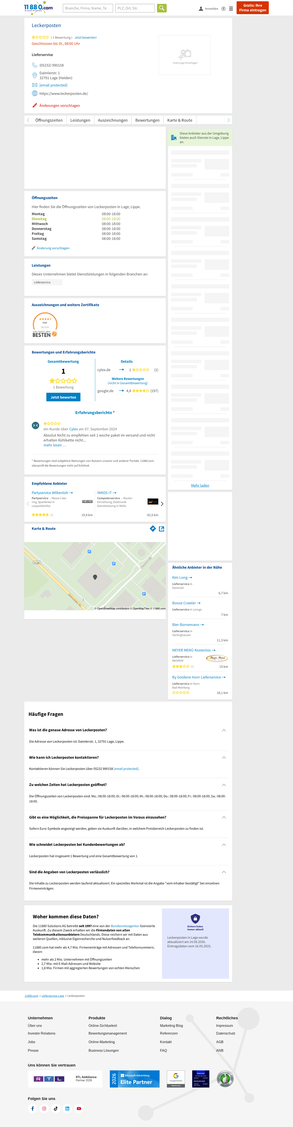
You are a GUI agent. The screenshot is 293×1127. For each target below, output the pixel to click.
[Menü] (233, 8)
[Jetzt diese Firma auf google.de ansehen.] (121, 390)
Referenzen (169, 1033)
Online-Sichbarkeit (103, 1025)
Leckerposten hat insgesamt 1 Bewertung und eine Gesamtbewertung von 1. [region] (83, 856)
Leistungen (80, 120)
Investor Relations (41, 1033)
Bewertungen (147, 120)
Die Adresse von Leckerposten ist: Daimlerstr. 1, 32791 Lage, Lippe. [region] (76, 741)
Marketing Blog (171, 1025)
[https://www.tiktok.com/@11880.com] (55, 1108)
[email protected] (53, 85)
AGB (220, 1042)
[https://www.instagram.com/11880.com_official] (44, 1108)
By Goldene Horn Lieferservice (196, 677)
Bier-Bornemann (185, 624)
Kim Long (179, 577)
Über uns (35, 1025)
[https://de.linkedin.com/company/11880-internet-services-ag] (67, 1108)
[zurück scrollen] (28, 120)
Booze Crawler (184, 602)
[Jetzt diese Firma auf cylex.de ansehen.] (121, 369)
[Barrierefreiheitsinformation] (225, 8)
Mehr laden (200, 485)
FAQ (163, 1050)
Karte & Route (179, 120)
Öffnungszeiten (49, 120)
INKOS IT (104, 492)
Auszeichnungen (113, 120)
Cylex (73, 428)
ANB (220, 1050)
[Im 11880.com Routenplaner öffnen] (153, 528)
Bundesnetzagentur (125, 926)
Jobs (31, 1042)
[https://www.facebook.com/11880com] (32, 1108)
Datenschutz (225, 1033)
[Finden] (162, 8)
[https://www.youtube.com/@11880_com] (79, 1108)
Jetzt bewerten (63, 397)
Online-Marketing (102, 1042)
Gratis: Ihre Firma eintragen (252, 8)
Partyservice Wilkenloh (50, 492)
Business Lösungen (104, 1050)
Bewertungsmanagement (108, 1033)
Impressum (224, 1025)
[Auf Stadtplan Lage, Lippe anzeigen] (161, 528)
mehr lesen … (55, 445)
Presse (33, 1050)
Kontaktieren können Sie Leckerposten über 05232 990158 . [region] (84, 768)
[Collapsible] (224, 730)
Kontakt (166, 1042)
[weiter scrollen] (228, 120)
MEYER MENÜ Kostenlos (191, 650)
